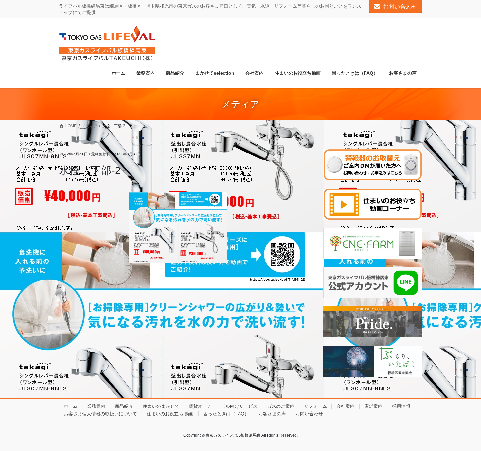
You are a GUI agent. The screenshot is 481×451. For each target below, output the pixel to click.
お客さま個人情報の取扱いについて (100, 413)
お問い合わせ (400, 6)
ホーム (71, 406)
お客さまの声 (272, 413)
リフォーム (315, 406)
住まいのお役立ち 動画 (170, 413)
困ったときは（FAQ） (226, 413)
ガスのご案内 (280, 406)
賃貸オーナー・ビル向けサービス (223, 406)
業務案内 (96, 406)
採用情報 (401, 406)
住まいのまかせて (161, 406)
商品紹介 (124, 406)
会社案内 (345, 406)
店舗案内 (373, 406)
